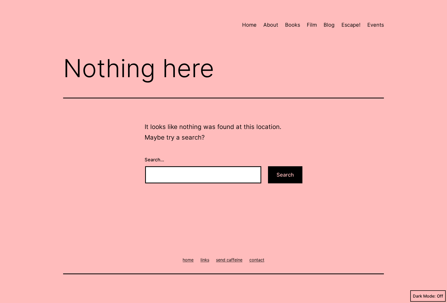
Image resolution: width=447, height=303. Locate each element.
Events (375, 25)
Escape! (351, 25)
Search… (154, 159)
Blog (329, 25)
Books (292, 25)
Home (249, 25)
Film (312, 25)
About (270, 25)
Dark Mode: (424, 296)
